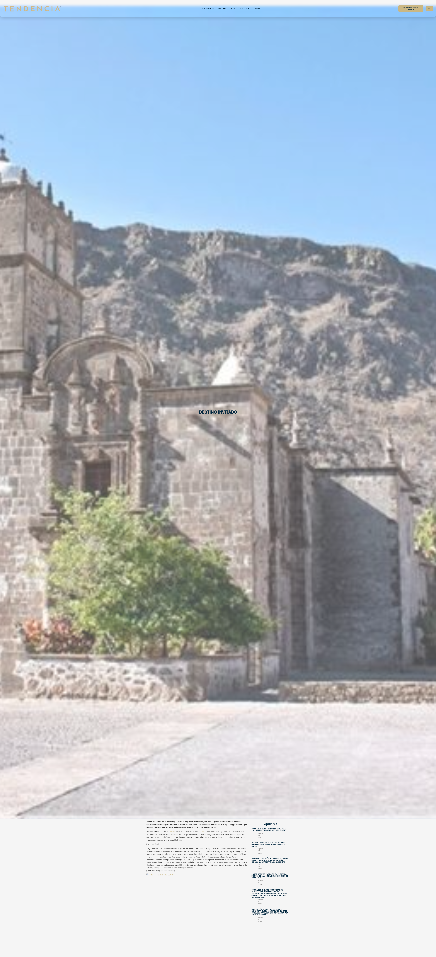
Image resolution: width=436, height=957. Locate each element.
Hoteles (243, 8)
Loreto (201, 831)
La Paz (171, 831)
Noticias (222, 8)
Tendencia (206, 8)
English (257, 8)
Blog (233, 8)
